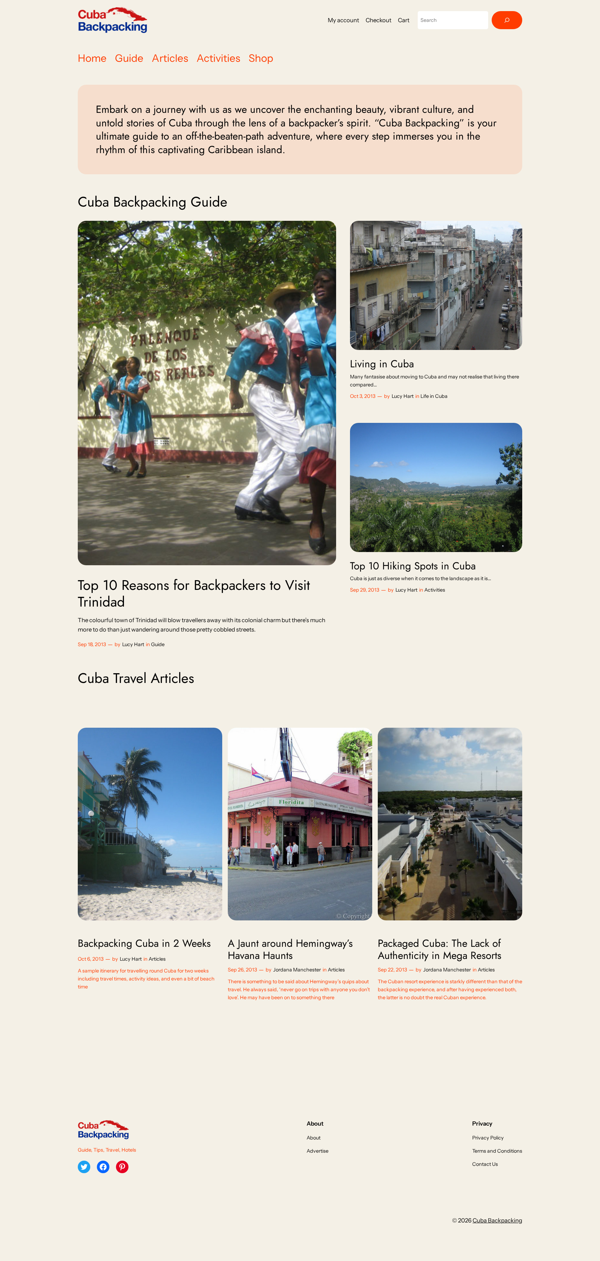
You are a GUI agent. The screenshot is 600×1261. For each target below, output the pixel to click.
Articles (157, 959)
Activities (434, 590)
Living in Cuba (382, 364)
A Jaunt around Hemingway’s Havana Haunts (290, 949)
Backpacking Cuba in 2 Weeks (144, 943)
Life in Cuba (434, 396)
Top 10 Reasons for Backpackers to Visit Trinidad (194, 593)
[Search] (507, 20)
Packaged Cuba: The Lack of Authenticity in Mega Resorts (439, 949)
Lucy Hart (133, 644)
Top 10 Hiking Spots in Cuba (413, 566)
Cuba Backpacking (497, 1220)
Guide (158, 644)
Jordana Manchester (297, 970)
